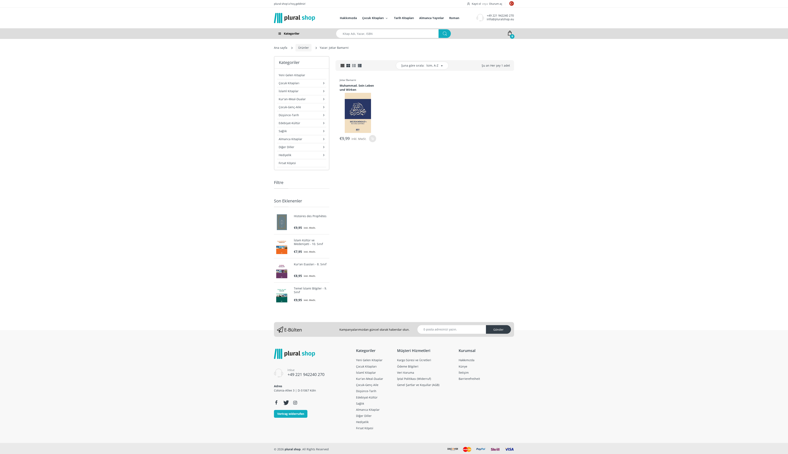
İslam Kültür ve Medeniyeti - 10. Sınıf (308, 242)
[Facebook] (276, 402)
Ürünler (303, 48)
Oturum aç (495, 4)
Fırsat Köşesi (287, 163)
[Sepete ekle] (372, 138)
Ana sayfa (280, 48)
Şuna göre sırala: (412, 65)
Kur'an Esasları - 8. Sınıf (310, 264)
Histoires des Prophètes (310, 216)
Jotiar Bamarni (348, 80)
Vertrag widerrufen (290, 414)
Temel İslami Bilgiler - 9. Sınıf (310, 290)
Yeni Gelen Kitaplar (292, 75)
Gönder (498, 329)
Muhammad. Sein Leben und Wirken (357, 87)
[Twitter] (285, 402)
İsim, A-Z (432, 65)
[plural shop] (302, 18)
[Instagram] (295, 402)
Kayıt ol (476, 4)
